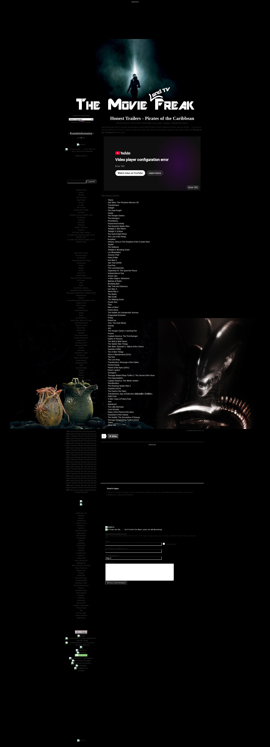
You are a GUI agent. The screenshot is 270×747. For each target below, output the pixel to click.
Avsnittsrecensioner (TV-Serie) (81, 260)
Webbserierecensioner (81, 415)
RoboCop (112, 320)
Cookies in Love (81, 523)
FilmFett (81, 540)
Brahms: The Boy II (81, 227)
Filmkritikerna (81, 545)
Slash (81, 365)
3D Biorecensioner (81, 255)
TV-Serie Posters (81, 608)
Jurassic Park (113, 255)
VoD (81, 407)
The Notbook (113, 247)
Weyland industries (81, 615)
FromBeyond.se (81, 553)
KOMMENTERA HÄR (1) (179, 123)
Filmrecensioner (81, 295)
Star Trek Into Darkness (118, 286)
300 (109, 328)
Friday (110, 318)
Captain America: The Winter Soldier (123, 381)
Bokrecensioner (81, 275)
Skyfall (110, 244)
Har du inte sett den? (81, 560)
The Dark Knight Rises (117, 234)
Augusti (68, 436)
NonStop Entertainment (81, 585)
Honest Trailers (157, 123)
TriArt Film (81, 393)
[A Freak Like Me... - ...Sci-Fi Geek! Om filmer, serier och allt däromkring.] (133, 529)
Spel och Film (81, 603)
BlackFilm (81, 515)
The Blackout (81, 217)
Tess (81, 610)
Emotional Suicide (81, 530)
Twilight (111, 208)
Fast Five (111, 265)
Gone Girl (112, 425)
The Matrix (112, 294)
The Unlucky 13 (81, 383)
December (93, 431)
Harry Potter (113, 257)
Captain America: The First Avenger (123, 336)
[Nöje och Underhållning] (81, 656)
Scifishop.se (81, 598)
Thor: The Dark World (117, 323)
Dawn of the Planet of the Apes (121, 412)
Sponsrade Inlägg (81, 368)
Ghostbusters (113, 383)
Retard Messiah (81, 593)
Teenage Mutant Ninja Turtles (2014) (123, 420)
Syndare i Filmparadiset (81, 605)
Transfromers (113, 205)
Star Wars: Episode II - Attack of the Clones (126, 347)
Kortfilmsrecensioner (81, 310)
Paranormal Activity (116, 223)
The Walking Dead (116, 299)
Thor (110, 305)
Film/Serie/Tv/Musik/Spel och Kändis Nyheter (81, 293)
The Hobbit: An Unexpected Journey (123, 313)
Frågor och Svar (81, 303)
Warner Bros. (81, 410)
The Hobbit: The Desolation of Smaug (124, 417)
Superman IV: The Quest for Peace (122, 271)
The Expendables (115, 378)
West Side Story (81, 197)
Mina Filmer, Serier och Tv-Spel (81, 320)
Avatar (110, 213)
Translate (88, 122)
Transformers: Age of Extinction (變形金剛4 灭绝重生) (130, 394)
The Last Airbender (116, 268)
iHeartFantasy (81, 618)
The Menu (81, 195)
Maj (89, 434)
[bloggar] (81, 636)
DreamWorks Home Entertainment (81, 290)
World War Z (113, 291)
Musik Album (81, 328)
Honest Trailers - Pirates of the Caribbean (152, 118)
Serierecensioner (81, 360)
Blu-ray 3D (81, 273)
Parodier (81, 348)
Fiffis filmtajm (81, 535)
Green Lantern (114, 370)
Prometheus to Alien (81, 353)
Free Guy (81, 202)
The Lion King (114, 360)
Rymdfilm (81, 595)
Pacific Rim (112, 302)
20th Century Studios (81, 253)
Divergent (112, 373)
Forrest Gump (113, 365)
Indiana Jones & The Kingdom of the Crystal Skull (129, 242)
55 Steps (81, 205)
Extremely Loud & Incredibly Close (81, 215)
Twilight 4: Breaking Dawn (119, 250)
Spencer (81, 192)
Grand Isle (81, 220)
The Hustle (81, 212)
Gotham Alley (81, 558)
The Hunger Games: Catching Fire (122, 331)
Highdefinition (81, 563)
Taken (110, 422)
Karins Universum (81, 568)
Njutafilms (81, 333)
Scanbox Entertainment (81, 358)
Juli (95, 434)
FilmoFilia (81, 550)
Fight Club (112, 396)
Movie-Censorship (81, 578)
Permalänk (166, 123)
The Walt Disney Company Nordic (81, 385)
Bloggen (81, 268)
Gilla (114, 436)
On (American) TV (81, 343)
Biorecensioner (81, 263)
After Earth (112, 297)
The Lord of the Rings (117, 237)
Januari (83, 424)
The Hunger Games (116, 216)
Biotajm (81, 265)
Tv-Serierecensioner (81, 395)
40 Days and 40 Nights (81, 210)
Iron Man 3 (112, 289)
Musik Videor (81, 330)
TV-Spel (81, 378)
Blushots (81, 518)
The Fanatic (81, 222)
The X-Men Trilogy (115, 352)
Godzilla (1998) (114, 349)
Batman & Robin (115, 281)
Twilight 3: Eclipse (115, 231)
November (87, 436)
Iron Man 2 (112, 260)
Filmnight (81, 548)
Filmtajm (81, 298)
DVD (81, 283)
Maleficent (112, 404)
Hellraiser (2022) (81, 190)
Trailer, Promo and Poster (81, 390)
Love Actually (113, 409)
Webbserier (81, 412)
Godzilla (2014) (114, 388)
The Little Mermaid (116, 407)
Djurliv (81, 285)
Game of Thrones (115, 339)
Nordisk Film (81, 340)
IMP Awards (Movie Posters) (81, 565)
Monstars (81, 573)
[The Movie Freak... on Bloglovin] (109, 527)
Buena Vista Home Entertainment (81, 278)
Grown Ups (112, 276)
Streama (81, 373)
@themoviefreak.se (81, 156)
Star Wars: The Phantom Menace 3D (123, 202)
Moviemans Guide (81, 583)
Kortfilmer (81, 308)
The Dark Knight (115, 210)
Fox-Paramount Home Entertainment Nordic (81, 300)
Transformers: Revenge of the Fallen (123, 362)
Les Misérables (114, 252)
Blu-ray (81, 270)
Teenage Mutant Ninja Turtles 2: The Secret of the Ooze (131, 375)
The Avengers (114, 218)
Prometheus (113, 221)
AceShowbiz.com (81, 513)
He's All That (81, 207)
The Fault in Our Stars (117, 391)
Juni (92, 434)
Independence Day (116, 273)
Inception (112, 239)
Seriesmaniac (81, 600)
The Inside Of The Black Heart (81, 380)
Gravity (111, 326)
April (85, 429)
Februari (77, 434)
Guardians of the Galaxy (118, 415)
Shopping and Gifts (81, 363)
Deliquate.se (81, 525)
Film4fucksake (81, 538)
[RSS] (81, 740)
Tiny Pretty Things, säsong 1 (81, 232)
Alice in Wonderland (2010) (119, 354)
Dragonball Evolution (117, 315)
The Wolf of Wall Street (117, 341)
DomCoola (81, 528)
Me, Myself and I (81, 318)
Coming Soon (81, 520)
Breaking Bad (113, 284)
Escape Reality (81, 533)
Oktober (80, 436)
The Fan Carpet (81, 613)
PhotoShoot (81, 350)
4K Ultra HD (81, 258)
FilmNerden (81, 543)
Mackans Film (81, 570)
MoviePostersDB (81, 580)
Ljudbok (81, 313)
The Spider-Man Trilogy (118, 344)
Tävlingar (81, 400)
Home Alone (113, 310)
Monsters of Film (81, 325)
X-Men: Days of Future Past (119, 399)
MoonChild (81, 575)
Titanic (110, 200)
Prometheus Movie (81, 590)
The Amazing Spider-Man (118, 226)
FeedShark (81, 670)
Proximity (81, 230)
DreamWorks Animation (81, 288)
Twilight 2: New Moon (117, 229)
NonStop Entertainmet (81, 338)
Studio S (81, 375)
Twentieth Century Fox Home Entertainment (81, 398)
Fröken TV (81, 555)
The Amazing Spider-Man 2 (119, 386)
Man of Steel (113, 307)
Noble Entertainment (81, 335)
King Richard (81, 200)
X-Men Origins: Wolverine (119, 278)
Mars (85, 426)
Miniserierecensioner (81, 323)
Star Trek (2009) (115, 263)
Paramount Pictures (81, 345)
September (86, 431)
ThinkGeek (81, 388)
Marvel (81, 315)
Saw (110, 402)
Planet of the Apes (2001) (118, 368)
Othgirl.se (81, 588)
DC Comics (81, 280)
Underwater (81, 225)
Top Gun (111, 357)
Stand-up (81, 370)
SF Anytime (81, 355)
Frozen (111, 333)
